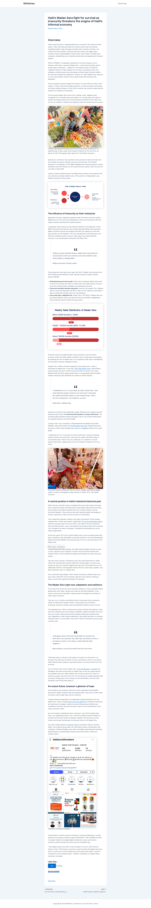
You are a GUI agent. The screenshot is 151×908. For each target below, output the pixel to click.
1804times (29, 3)
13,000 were (78, 426)
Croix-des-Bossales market (93, 521)
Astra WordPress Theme (90, 903)
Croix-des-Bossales (83, 669)
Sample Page (122, 3)
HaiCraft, (71, 725)
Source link (51, 881)
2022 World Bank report (83, 368)
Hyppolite (94, 669)
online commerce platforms (77, 702)
